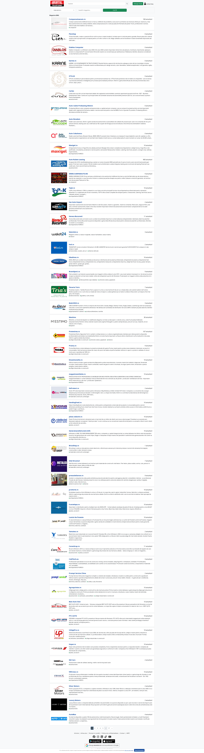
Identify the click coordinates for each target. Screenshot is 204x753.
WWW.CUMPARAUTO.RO (78, 174)
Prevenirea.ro (74, 331)
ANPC (128, 733)
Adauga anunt (138, 4)
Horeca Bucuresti (75, 216)
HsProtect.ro (74, 388)
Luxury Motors (74, 700)
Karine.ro (72, 61)
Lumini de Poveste (76, 517)
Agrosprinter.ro (75, 587)
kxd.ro (71, 244)
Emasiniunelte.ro (75, 360)
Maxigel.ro (73, 145)
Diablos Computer (76, 47)
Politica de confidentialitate (110, 733)
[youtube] (109, 737)
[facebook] (94, 737)
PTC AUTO (73, 616)
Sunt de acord (139, 750)
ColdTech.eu (74, 559)
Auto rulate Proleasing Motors (81, 106)
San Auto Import (75, 202)
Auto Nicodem (74, 119)
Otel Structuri (74, 461)
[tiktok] (106, 737)
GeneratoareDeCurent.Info (79, 431)
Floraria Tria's (74, 287)
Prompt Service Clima (77, 573)
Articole (76, 733)
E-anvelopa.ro (74, 504)
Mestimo (72, 317)
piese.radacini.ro (75, 417)
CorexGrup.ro (74, 546)
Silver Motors (74, 686)
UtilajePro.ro (74, 630)
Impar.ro (72, 644)
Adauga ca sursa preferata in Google (103, 745)
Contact (122, 733)
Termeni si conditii (94, 733)
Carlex (71, 91)
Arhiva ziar (84, 733)
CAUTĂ (115, 10)
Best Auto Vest (75, 602)
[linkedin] (102, 737)
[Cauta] (127, 3)
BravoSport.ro (74, 271)
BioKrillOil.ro (74, 303)
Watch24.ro (73, 232)
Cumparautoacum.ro (77, 19)
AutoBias (72, 714)
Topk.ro (72, 188)
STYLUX (72, 76)
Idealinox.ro (74, 257)
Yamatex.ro (73, 531)
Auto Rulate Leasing (77, 159)
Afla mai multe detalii (129, 750)
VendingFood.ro (75, 402)
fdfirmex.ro (73, 672)
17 (109, 728)
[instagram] (98, 737)
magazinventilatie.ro (77, 374)
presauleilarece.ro (76, 475)
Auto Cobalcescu (75, 133)
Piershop (72, 34)
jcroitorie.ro (73, 490)
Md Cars (72, 660)
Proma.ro (72, 346)
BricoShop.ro (74, 446)
